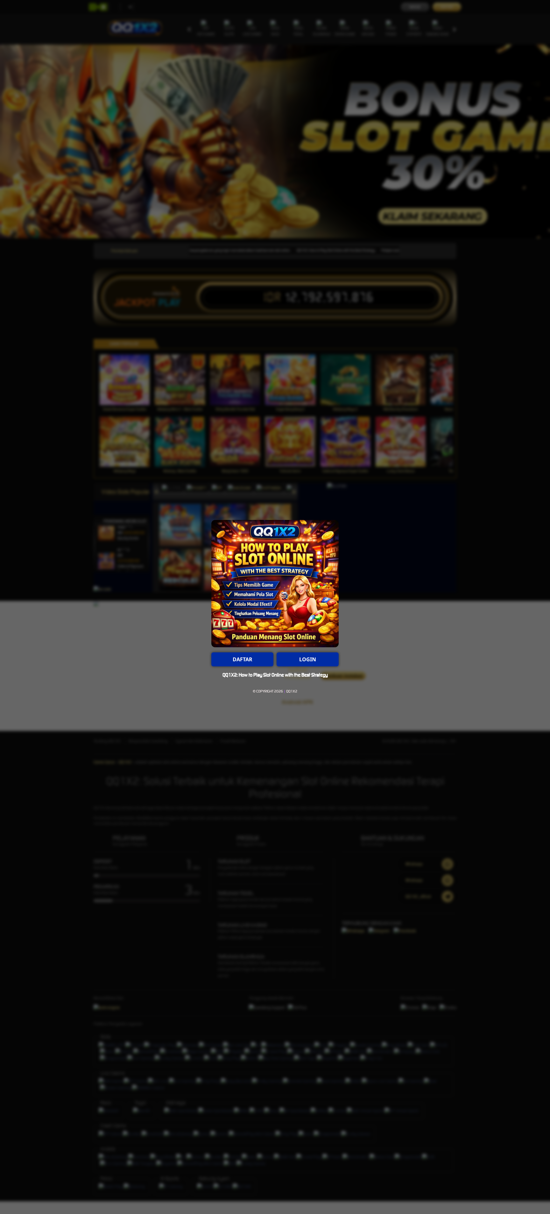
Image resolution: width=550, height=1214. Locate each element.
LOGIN (307, 659)
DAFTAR (242, 659)
